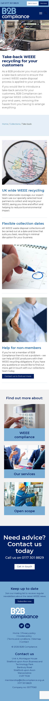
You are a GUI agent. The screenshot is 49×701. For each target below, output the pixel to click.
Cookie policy (25, 636)
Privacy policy (29, 633)
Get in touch (32, 3)
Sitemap (36, 639)
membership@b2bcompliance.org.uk (24, 680)
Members (43, 3)
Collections (15, 124)
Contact (24, 641)
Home (5, 124)
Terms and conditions (19, 639)
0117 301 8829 (12, 3)
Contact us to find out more (18, 376)
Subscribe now (24, 601)
